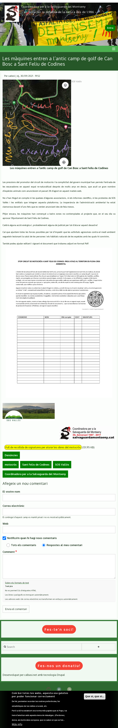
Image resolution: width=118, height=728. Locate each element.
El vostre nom (11, 491)
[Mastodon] (59, 689)
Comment (9, 551)
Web (5, 523)
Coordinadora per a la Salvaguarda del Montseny (53, 6)
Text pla (9, 586)
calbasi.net (30, 674)
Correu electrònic (13, 505)
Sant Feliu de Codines (35, 464)
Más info (17, 724)
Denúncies (11, 455)
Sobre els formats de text (17, 583)
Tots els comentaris (23, 545)
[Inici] (12, 13)
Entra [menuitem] (110, 27)
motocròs (11, 464)
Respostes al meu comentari (64, 545)
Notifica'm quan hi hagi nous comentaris (32, 538)
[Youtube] (48, 689)
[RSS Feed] (69, 689)
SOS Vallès (62, 464)
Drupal (61, 674)
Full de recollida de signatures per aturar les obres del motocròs (43, 447)
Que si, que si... (94, 696)
